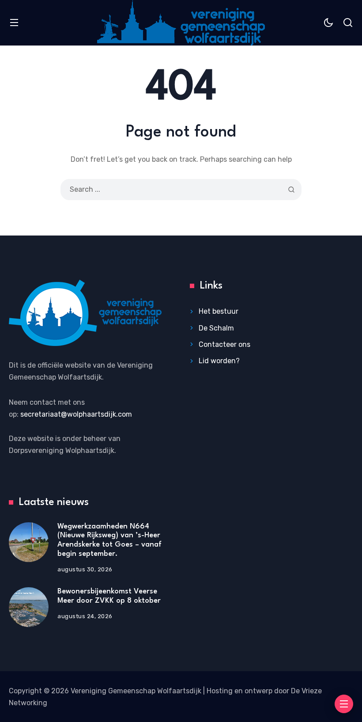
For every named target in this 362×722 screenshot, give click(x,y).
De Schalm (216, 328)
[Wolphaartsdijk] (181, 23)
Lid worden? (219, 361)
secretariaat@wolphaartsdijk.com (76, 414)
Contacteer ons (224, 344)
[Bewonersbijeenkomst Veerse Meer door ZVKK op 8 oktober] (29, 607)
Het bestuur (218, 311)
